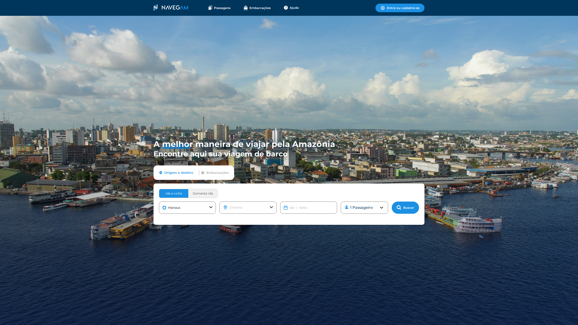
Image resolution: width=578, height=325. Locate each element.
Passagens (222, 8)
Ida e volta (174, 193)
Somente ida (203, 193)
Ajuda (294, 7)
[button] (187, 208)
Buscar (408, 207)
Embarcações (260, 8)
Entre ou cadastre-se (403, 8)
